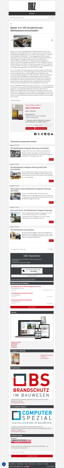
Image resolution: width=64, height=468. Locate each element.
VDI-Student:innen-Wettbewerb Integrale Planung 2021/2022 (30, 190)
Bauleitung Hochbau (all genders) (21, 300)
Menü (33, 13)
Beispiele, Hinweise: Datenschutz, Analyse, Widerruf (23, 279)
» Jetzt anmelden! (32, 276)
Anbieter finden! (32, 456)
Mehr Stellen (32, 307)
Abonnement (30, 128)
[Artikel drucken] (52, 134)
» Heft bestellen (44, 358)
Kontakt (46, 464)
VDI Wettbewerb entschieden (22, 230)
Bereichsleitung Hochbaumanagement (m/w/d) (26, 286)
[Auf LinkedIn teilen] (45, 134)
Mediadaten (14, 344)
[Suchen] (52, 17)
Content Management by (17, 466)
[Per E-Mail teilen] (48, 134)
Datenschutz (31, 464)
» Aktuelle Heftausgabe (46, 355)
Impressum (39, 464)
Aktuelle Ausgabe (16, 342)
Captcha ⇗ (38, 273)
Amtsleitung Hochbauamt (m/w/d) (22, 293)
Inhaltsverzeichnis (41, 128)
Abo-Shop (14, 345)
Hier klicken (33, 271)
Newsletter (13, 464)
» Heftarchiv (43, 356)
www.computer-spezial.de (18, 431)
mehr (51, 159)
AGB (26, 464)
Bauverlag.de (50, 466)
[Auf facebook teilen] (35, 134)
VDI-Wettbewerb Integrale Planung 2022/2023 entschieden (28, 168)
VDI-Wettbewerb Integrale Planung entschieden (29, 148)
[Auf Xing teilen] (42, 134)
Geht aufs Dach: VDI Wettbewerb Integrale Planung (31, 210)
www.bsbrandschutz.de (17, 403)
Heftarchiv (14, 347)
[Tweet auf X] (38, 134)
